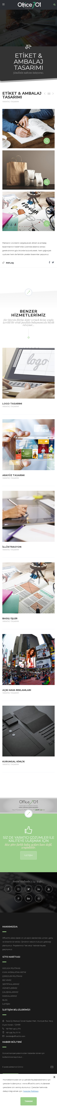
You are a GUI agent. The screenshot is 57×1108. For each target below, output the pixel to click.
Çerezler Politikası (12, 976)
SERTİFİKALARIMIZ (10, 984)
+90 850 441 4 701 (13, 1028)
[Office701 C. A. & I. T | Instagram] (18, 889)
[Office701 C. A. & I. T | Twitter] (28, 889)
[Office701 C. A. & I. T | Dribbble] (38, 898)
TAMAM (29, 1101)
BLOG (4, 1000)
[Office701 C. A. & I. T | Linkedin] (38, 889)
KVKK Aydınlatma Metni (14, 972)
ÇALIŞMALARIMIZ (10, 992)
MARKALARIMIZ (9, 996)
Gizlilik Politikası (11, 968)
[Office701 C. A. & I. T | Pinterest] (18, 898)
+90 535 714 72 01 (13, 1032)
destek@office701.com (15, 1036)
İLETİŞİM (28, 855)
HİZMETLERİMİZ (9, 988)
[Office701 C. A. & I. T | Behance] (28, 898)
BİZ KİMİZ (6, 980)
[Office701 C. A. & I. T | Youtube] (49, 889)
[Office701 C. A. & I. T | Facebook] (8, 889)
